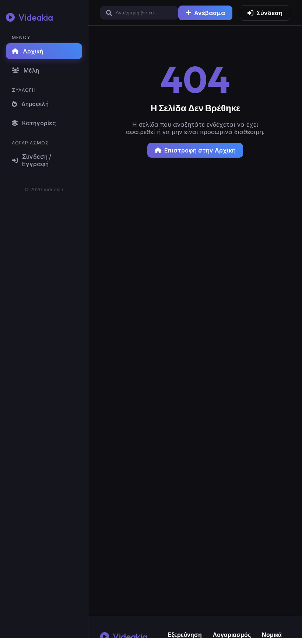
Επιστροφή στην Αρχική (200, 150)
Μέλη (31, 70)
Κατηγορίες (39, 123)
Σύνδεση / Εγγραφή (36, 160)
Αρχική (33, 51)
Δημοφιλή (35, 104)
